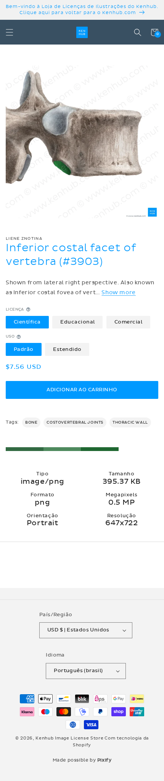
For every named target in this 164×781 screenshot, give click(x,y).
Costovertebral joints (75, 422)
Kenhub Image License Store (69, 738)
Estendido (67, 349)
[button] (9, 32)
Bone (31, 422)
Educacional (77, 322)
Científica (27, 322)
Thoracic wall (130, 422)
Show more (118, 292)
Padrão (24, 349)
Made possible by (82, 760)
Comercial (128, 322)
